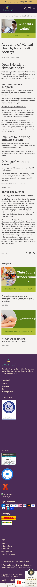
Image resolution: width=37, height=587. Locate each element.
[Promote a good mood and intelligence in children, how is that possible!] (18, 279)
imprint (4, 543)
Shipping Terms (6, 546)
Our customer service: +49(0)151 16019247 (18, 2)
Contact (4, 384)
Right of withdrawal (8, 554)
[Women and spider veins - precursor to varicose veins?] (18, 322)
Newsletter (5, 386)
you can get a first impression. (13, 106)
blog (2, 389)
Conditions (5, 549)
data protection (6, 551)
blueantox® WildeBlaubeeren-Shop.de (12, 576)
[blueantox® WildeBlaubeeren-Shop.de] (7, 8)
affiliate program (7, 392)
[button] (25, 8)
